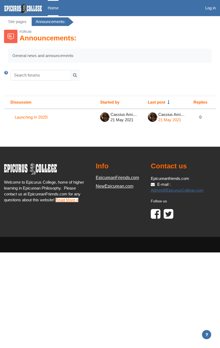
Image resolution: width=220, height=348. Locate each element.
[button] (7, 75)
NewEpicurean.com (114, 186)
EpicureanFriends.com (117, 177)
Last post (156, 102)
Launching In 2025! (31, 117)
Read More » (67, 200)
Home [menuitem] (53, 8)
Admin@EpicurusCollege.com (177, 190)
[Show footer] (206, 334)
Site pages (17, 22)
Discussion (20, 102)
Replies (200, 102)
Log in (210, 8)
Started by (109, 102)
